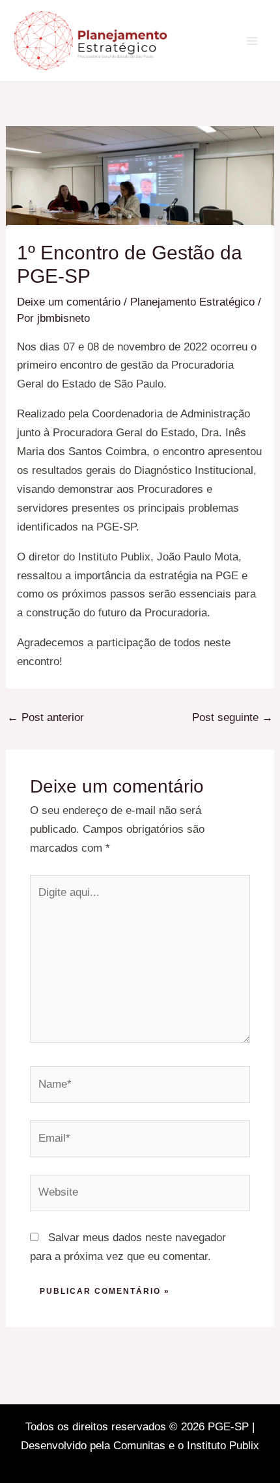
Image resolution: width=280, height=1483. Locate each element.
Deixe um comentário (68, 302)
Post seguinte (232, 717)
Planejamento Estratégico (192, 302)
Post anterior (45, 717)
